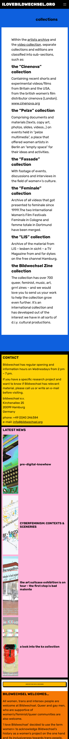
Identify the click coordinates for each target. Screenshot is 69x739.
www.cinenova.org (25, 103)
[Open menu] (65, 4)
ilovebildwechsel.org (28, 4)
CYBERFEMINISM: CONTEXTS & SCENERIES (42, 524)
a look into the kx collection (39, 646)
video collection (29, 45)
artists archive (38, 40)
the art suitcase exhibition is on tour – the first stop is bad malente (43, 586)
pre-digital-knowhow (35, 464)
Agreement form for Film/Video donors (35, 684)
